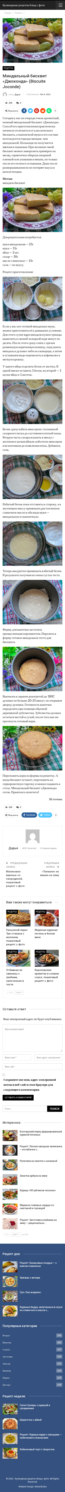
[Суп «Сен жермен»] (10, 1296)
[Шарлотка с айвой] (10, 1423)
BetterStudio (41, 1486)
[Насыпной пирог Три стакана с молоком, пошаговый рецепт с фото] (18, 918)
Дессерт (7, 1384)
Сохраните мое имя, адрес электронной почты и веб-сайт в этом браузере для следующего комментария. (29, 1084)
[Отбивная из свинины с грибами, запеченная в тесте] (18, 958)
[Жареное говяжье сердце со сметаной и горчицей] (10, 1209)
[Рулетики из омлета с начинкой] (10, 1164)
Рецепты (8, 68)
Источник (55, 799)
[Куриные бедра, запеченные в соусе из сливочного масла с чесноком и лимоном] (10, 1311)
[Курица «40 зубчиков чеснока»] (10, 1194)
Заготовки (7, 1356)
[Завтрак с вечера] (10, 1281)
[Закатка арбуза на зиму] (10, 1179)
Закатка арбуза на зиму (33, 1175)
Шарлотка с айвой (31, 1419)
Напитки (7, 1370)
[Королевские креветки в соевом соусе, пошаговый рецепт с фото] (47, 958)
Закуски (6, 1363)
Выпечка (7, 1342)
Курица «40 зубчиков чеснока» (38, 1190)
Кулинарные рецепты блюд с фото (24, 5)
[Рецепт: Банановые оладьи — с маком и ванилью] (10, 1266)
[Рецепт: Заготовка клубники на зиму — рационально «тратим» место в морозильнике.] (10, 1223)
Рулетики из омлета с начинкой (38, 1161)
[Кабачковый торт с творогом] (10, 1453)
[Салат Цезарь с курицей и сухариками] (10, 1409)
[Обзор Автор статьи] (32, 836)
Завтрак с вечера (30, 1277)
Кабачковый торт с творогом (37, 1449)
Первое (6, 1377)
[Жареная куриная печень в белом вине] (47, 918)
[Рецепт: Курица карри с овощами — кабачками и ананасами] (10, 1438)
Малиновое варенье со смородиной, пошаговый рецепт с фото (15, 879)
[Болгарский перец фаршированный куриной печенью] (10, 1135)
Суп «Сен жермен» (30, 1292)
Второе (6, 1335)
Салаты (6, 1349)
